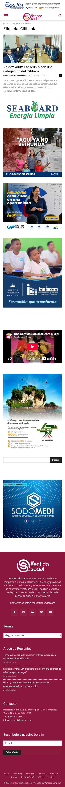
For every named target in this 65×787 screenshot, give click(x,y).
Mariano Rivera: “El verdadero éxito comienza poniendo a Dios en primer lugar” (32, 670)
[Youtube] (50, 612)
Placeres (42, 773)
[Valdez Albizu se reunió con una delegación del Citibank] (32, 49)
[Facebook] (14, 612)
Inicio (5, 23)
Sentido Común (28, 777)
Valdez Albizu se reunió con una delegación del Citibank (27, 69)
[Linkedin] (32, 612)
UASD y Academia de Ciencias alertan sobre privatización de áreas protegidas (26, 684)
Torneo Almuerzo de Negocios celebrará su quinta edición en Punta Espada (29, 657)
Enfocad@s (17, 773)
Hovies (51, 777)
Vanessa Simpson (52, 783)
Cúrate (14, 777)
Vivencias (30, 773)
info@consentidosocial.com (40, 602)
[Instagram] (23, 612)
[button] (60, 15)
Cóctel (41, 777)
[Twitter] (41, 612)
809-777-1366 (15, 716)
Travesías (53, 773)
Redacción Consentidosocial (17, 75)
